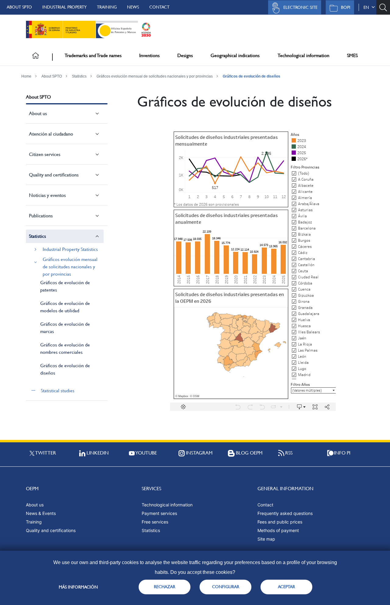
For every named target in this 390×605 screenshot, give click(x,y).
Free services (155, 521)
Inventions (149, 55)
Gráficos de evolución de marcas (65, 327)
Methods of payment (278, 530)
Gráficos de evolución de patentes (65, 286)
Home (26, 76)
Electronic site (300, 7)
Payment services (159, 513)
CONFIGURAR (225, 586)
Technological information (303, 55)
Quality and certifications (54, 175)
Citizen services (44, 154)
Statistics (79, 76)
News (133, 7)
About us (38, 113)
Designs (185, 55)
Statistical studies (57, 390)
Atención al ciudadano (51, 134)
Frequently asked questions (285, 513)
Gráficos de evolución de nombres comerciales (65, 348)
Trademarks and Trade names (93, 55)
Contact (159, 7)
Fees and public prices (279, 521)
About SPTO (19, 7)
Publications (41, 216)
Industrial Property (64, 7)
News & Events (41, 513)
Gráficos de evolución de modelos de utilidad (65, 306)
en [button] (367, 7)
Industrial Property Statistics (70, 249)
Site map (266, 539)
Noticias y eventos (47, 195)
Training (107, 7)
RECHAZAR (164, 586)
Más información (78, 587)
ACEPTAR (286, 586)
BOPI (345, 7)
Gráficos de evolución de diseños (251, 76)
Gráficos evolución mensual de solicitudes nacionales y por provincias (155, 76)
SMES (352, 55)
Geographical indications (235, 55)
